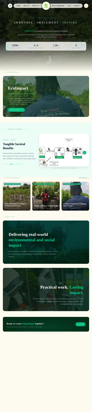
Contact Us (80, 324)
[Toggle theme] (86, 6)
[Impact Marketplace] (10, 6)
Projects (35, 5)
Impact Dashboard (58, 5)
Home (18, 5)
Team (69, 5)
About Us (26, 5)
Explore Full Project (15, 109)
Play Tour (21, 163)
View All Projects (82, 178)
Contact (77, 5)
